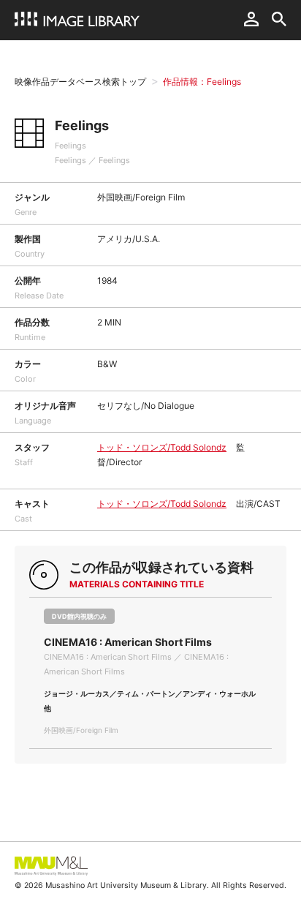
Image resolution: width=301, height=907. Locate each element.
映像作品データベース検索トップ (80, 81)
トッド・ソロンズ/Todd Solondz (161, 447)
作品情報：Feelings (202, 81)
